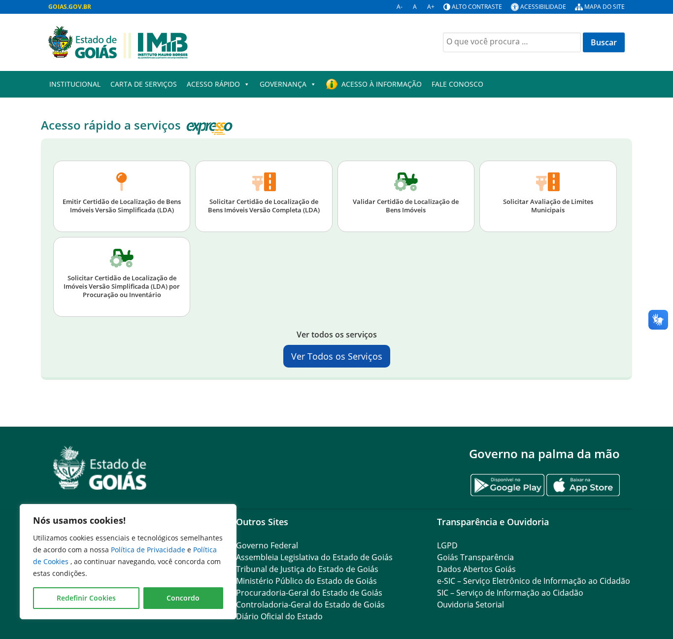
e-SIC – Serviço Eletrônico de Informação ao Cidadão (533, 580)
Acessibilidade (543, 6)
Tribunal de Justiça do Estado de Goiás (307, 569)
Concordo (183, 598)
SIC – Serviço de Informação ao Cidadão (510, 592)
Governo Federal (267, 545)
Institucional (75, 84)
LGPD (447, 545)
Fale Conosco (457, 84)
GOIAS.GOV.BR (69, 6)
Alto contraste (477, 6)
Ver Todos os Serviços (336, 356)
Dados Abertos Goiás (476, 569)
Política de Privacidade (149, 549)
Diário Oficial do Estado (279, 616)
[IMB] (118, 41)
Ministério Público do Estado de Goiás (306, 580)
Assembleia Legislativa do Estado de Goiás (314, 557)
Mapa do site (604, 6)
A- (400, 6)
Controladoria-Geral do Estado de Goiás (310, 604)
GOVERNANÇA (283, 84)
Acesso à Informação (381, 84)
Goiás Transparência (475, 557)
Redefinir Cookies (86, 598)
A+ (431, 6)
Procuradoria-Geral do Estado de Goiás (309, 592)
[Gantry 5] (100, 468)
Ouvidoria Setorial (470, 604)
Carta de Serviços (143, 84)
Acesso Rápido (213, 84)
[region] (128, 561)
